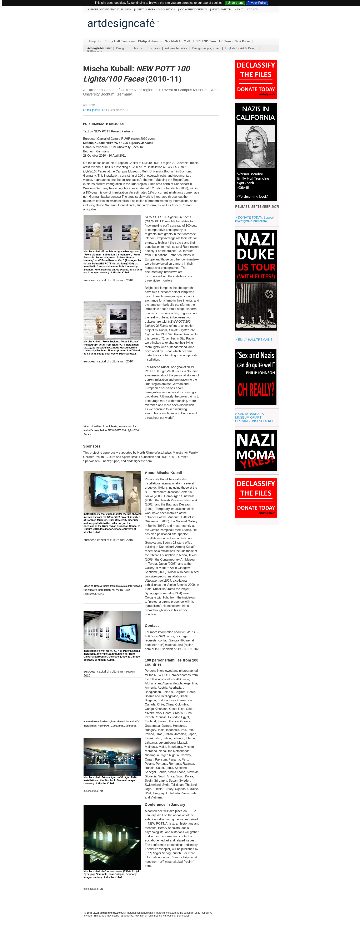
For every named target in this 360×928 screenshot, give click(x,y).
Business (154, 48)
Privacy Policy (257, 3)
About (239, 9)
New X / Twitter (221, 9)
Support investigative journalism (109, 9)
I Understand (235, 3)
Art (109, 48)
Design (120, 48)
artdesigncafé (121, 23)
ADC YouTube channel (193, 9)
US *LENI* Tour (204, 41)
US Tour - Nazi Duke (234, 41)
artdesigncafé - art (94, 110)
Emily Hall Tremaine (120, 41)
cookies (252, 9)
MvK (187, 41)
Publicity (136, 48)
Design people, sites (206, 48)
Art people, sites (176, 48)
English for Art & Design (241, 48)
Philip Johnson (150, 41)
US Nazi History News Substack (155, 9)
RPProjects (94, 51)
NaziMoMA (173, 41)
